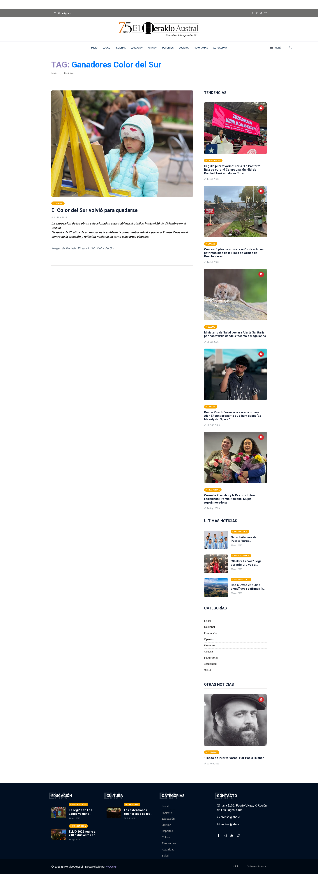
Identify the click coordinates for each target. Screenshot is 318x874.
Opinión (152, 48)
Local (106, 48)
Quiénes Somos (257, 866)
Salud (207, 670)
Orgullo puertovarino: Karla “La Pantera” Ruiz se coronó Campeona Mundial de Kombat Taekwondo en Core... (232, 169)
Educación (137, 48)
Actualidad (220, 48)
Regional (120, 48)
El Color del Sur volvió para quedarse (94, 210)
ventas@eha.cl (230, 824)
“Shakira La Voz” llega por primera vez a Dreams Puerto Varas (246, 564)
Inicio (54, 73)
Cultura (184, 48)
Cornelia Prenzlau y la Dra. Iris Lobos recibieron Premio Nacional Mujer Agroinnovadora (229, 499)
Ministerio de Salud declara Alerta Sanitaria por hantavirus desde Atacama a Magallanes (235, 334)
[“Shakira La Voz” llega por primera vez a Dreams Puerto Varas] (216, 563)
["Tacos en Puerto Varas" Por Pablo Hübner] (235, 720)
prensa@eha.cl (230, 817)
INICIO (94, 48)
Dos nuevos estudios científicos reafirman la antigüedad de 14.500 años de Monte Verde (247, 590)
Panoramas (201, 48)
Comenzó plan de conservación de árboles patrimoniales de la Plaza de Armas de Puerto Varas (234, 253)
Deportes (168, 48)
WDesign (111, 866)
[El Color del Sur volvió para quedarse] (122, 143)
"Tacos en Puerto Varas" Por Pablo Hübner (234, 758)
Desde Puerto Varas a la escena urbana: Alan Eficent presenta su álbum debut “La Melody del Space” (232, 416)
